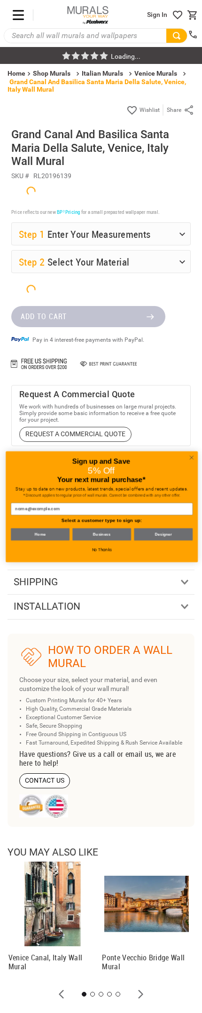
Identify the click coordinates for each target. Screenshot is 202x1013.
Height (29, 804)
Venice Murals (155, 73)
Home (39, 534)
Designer (162, 534)
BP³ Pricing (68, 647)
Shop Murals (51, 73)
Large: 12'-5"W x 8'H (60, 875)
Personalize (93, 922)
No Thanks (101, 550)
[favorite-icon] (177, 15)
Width (28, 777)
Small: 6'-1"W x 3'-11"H (64, 842)
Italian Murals (102, 73)
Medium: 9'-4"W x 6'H (62, 859)
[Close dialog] (190, 457)
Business (101, 534)
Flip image (46, 922)
